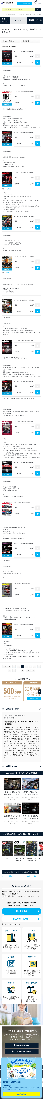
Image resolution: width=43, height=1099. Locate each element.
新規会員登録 (21, 911)
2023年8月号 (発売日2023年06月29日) (23, 381)
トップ (3, 14)
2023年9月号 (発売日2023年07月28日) (23, 340)
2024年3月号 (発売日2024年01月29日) (23, 91)
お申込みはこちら (34, 698)
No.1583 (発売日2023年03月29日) (22, 502)
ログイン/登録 (24, 3)
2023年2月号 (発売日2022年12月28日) (23, 624)
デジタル (18, 62)
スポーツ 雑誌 (11, 14)
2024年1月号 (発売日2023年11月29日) (23, 172)
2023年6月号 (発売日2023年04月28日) (23, 462)
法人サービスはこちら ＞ (11, 924)
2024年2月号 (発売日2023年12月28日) (23, 132)
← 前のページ (7, 666)
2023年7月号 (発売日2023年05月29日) (23, 421)
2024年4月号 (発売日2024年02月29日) (23, 51)
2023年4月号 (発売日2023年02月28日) (23, 543)
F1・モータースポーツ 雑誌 (24, 14)
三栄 (10, 715)
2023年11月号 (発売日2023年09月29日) (24, 256)
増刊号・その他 (35, 20)
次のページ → (30, 670)
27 (22, 670)
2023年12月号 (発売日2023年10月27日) (24, 216)
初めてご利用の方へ (21, 919)
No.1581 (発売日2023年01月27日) (22, 583)
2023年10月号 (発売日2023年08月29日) (24, 300)
